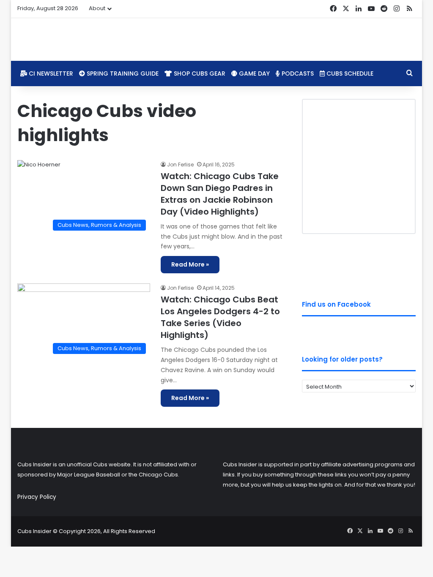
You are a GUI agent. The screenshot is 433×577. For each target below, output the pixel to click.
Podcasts (297, 73)
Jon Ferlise (180, 164)
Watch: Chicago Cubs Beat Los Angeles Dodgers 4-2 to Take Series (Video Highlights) (220, 317)
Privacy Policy (36, 497)
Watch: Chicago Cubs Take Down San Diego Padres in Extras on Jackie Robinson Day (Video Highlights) (220, 194)
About (97, 8)
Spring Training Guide (122, 73)
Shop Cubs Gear (198, 73)
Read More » (190, 264)
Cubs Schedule (349, 73)
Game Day (253, 73)
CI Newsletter (50, 73)
